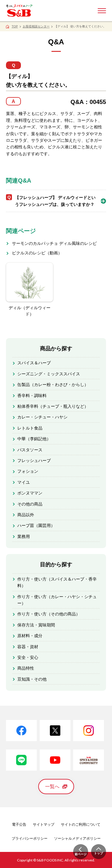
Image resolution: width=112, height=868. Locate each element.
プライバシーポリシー (29, 838)
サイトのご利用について (80, 824)
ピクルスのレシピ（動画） (37, 253)
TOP (15, 26)
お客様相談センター (36, 26)
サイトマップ (43, 824)
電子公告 (19, 824)
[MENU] (102, 10)
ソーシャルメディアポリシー (77, 838)
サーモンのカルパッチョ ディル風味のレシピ (54, 243)
